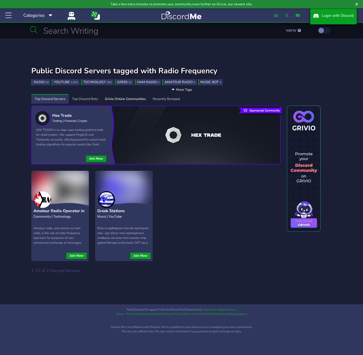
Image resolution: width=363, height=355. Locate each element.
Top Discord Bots (85, 99)
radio (41, 82)
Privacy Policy (173, 314)
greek (124, 82)
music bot (210, 82)
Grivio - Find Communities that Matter (139, 314)
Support (242, 314)
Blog (232, 314)
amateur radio (179, 82)
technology (97, 82)
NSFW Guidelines (216, 314)
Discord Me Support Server (219, 310)
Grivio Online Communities (125, 99)
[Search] (33, 29)
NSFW (291, 30)
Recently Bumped (166, 99)
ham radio (148, 82)
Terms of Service (193, 314)
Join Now (96, 158)
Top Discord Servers (50, 99)
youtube (66, 82)
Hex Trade (62, 115)
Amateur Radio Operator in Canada (58, 214)
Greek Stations (111, 211)
